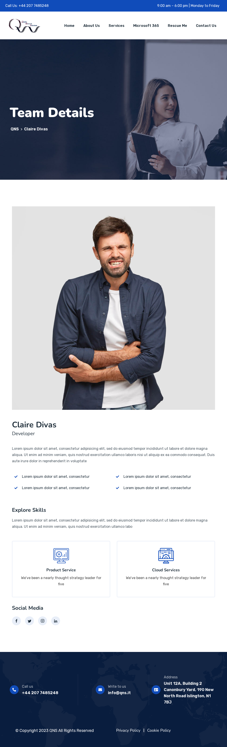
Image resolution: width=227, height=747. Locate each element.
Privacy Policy (128, 730)
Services (116, 26)
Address (171, 677)
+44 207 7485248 (40, 692)
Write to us (117, 686)
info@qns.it (119, 692)
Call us (27, 686)
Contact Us (206, 26)
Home (69, 26)
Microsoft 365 (146, 26)
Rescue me (177, 26)
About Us (91, 26)
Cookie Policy (159, 730)
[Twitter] (29, 620)
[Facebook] (16, 620)
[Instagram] (42, 620)
